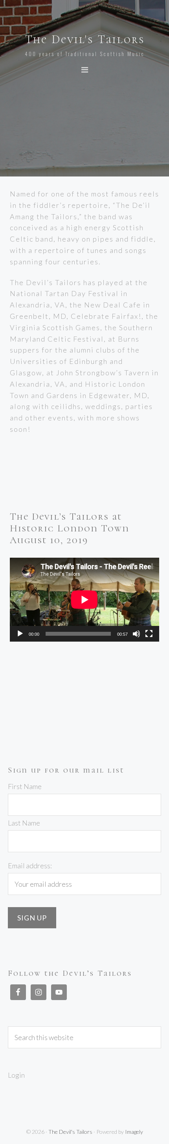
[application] (84, 600)
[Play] (20, 634)
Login (16, 1075)
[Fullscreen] (149, 634)
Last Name (24, 822)
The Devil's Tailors (85, 39)
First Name (25, 786)
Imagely (134, 1131)
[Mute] (136, 634)
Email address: (30, 865)
